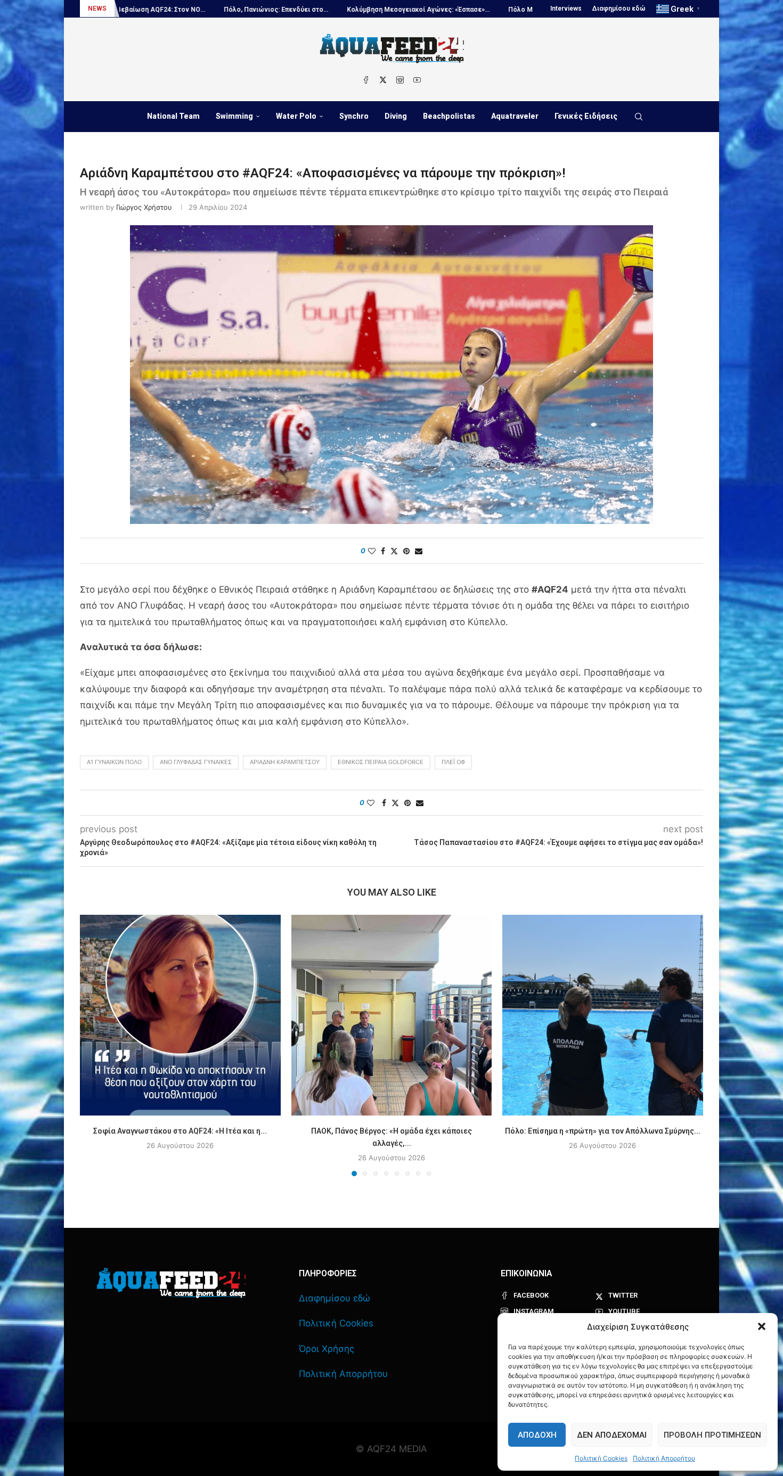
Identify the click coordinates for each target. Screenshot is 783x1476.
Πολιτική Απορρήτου (664, 1458)
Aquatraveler (515, 116)
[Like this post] (372, 550)
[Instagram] (400, 80)
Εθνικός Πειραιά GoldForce (380, 762)
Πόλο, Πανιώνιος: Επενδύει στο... (192, 9)
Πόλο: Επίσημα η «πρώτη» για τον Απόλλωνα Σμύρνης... (602, 1131)
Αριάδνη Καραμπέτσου (285, 762)
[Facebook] (366, 80)
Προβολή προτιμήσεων (712, 1435)
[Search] (638, 116)
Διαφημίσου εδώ (619, 8)
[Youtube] (417, 80)
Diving (396, 116)
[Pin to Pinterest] (406, 550)
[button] (761, 1326)
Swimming (234, 116)
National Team (173, 116)
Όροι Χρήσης (326, 1348)
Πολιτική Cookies (601, 1458)
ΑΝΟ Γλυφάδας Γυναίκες (196, 762)
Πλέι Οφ (453, 762)
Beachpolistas (449, 116)
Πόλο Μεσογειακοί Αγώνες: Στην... (479, 9)
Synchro (354, 116)
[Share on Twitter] (394, 550)
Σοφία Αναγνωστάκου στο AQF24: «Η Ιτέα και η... (180, 1131)
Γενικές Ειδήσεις (585, 116)
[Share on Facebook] (383, 550)
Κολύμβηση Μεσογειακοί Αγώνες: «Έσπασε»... (334, 9)
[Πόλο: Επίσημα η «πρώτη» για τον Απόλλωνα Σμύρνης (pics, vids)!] (602, 1015)
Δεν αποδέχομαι (612, 1435)
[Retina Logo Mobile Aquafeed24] (171, 1283)
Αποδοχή (537, 1435)
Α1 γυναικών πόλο (114, 762)
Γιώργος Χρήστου (144, 207)
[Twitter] (383, 80)
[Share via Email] (418, 550)
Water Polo (296, 116)
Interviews (566, 8)
